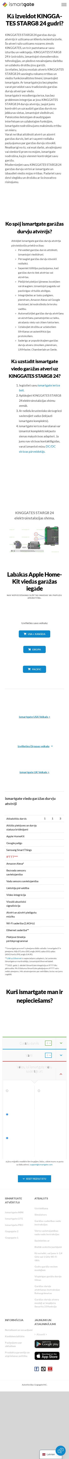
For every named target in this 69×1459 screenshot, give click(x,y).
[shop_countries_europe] (34, 655)
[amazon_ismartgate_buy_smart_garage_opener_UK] (34, 755)
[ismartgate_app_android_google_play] (47, 1344)
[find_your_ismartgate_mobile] (34, 1007)
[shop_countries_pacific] (34, 675)
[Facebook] (36, 1369)
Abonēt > (42, 1334)
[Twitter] (43, 1369)
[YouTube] (50, 1369)
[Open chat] (61, 1451)
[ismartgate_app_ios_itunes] (47, 1356)
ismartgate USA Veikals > (34, 716)
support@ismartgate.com (41, 1164)
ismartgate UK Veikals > (34, 772)
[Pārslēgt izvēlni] (64, 4)
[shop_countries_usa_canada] (34, 640)
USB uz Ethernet (14, 958)
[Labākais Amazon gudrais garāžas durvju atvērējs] (34, 699)
